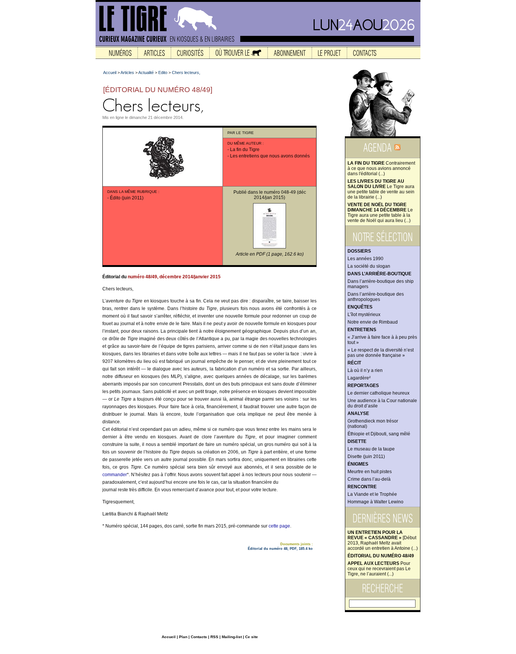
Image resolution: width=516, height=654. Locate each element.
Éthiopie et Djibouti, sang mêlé (379, 434)
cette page (279, 526)
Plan (183, 637)
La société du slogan (369, 266)
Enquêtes (360, 307)
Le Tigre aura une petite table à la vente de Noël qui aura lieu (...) (380, 212)
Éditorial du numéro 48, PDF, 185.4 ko (280, 549)
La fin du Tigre (245, 149)
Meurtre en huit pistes (370, 471)
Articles (127, 72)
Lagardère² (359, 378)
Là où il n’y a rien (365, 370)
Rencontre (362, 486)
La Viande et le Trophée (372, 494)
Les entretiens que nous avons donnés (270, 156)
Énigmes (358, 464)
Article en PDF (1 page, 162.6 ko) (270, 254)
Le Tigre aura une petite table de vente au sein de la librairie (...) (381, 189)
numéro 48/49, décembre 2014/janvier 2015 (174, 276)
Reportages (363, 385)
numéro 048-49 (280, 192)
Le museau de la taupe (371, 449)
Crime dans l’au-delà (369, 479)
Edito (162, 72)
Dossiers (359, 251)
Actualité (146, 72)
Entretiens (362, 329)
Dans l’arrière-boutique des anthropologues (376, 297)
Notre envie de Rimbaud (373, 322)
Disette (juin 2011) (366, 456)
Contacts (199, 637)
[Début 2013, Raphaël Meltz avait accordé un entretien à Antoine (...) (383, 540)
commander (114, 474)
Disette (357, 441)
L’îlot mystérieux (364, 314)
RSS (214, 637)
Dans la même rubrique (132, 192)
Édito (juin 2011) (127, 198)
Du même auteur (244, 143)
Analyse (358, 413)
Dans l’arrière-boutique (379, 273)
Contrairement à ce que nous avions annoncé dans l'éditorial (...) (381, 168)
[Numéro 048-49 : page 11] (269, 247)
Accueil (109, 72)
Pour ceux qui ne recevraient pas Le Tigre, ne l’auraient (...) (379, 569)
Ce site (251, 637)
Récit (354, 363)
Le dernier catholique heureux (378, 393)
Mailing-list (232, 637)
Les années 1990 (365, 258)
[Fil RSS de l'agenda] (397, 150)
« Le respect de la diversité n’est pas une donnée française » (381, 352)
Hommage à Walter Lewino (375, 501)
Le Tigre (245, 133)
